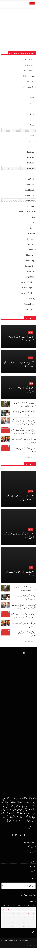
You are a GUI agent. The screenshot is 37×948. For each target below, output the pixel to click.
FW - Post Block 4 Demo (21, 53)
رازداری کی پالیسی (28, 942)
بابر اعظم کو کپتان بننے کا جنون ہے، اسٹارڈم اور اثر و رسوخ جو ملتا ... (24, 412)
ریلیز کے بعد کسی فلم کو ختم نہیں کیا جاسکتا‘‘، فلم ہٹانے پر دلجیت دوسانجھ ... (24, 404)
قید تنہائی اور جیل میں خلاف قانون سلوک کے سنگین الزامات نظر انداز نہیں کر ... (24, 422)
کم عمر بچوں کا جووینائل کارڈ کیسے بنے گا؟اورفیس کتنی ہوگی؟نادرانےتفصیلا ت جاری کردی (23, 431)
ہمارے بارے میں (16, 942)
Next (27, 457)
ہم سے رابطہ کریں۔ (30, 945)
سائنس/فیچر (31, 332)
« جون (34, 931)
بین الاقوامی (31, 383)
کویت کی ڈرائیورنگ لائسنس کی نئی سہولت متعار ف (25, 449)
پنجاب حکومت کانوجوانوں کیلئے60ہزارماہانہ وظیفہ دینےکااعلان (24, 440)
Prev (32, 457)
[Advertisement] (18, 26)
